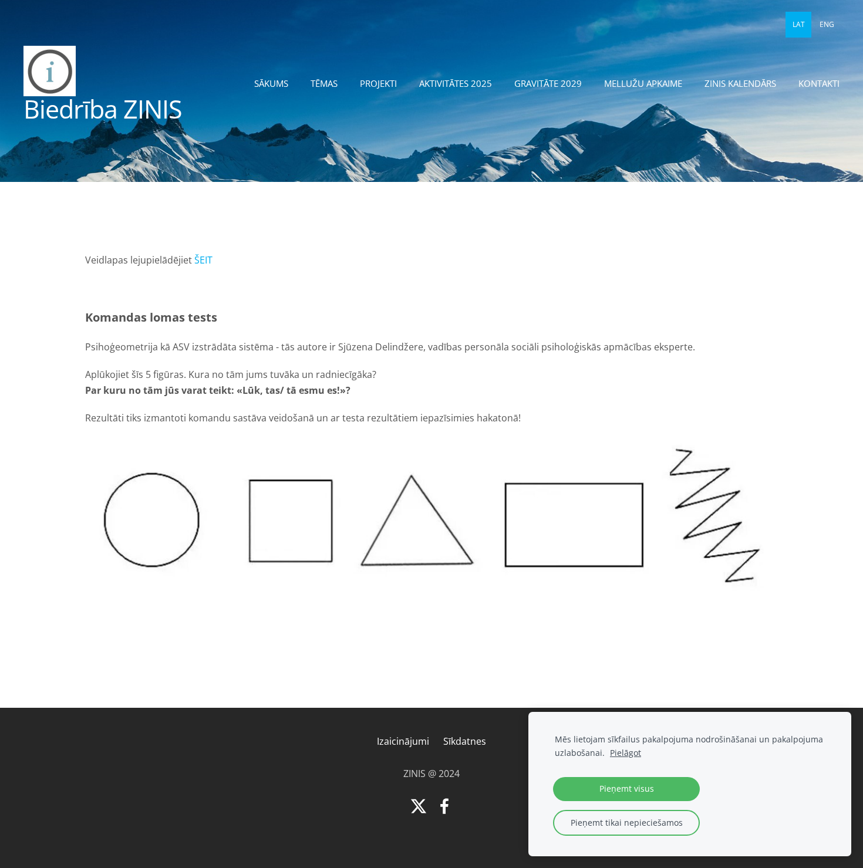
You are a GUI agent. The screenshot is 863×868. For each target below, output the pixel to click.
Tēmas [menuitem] (324, 83)
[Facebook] (444, 806)
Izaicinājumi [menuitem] (403, 741)
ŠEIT (203, 260)
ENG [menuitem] (827, 24)
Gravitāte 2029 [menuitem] (548, 83)
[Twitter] (418, 806)
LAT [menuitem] (799, 24)
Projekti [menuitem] (378, 83)
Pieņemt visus (626, 788)
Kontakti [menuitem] (819, 83)
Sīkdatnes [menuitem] (464, 741)
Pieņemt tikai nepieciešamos (627, 822)
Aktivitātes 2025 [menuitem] (455, 83)
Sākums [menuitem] (271, 83)
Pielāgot (625, 752)
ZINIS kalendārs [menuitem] (740, 83)
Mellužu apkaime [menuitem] (643, 83)
